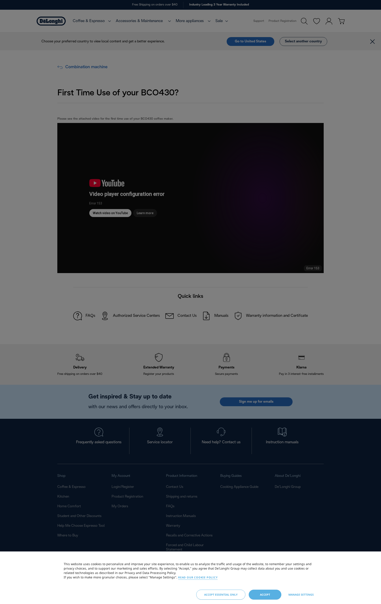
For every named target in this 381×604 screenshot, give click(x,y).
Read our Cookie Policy (198, 577)
